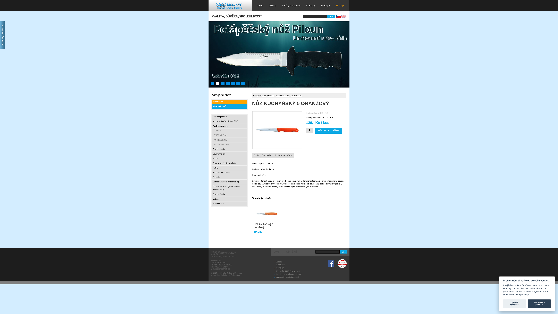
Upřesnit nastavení (514, 303)
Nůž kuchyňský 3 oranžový (263, 226)
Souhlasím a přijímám (539, 303)
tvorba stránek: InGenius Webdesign (225, 275)
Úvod (264, 95)
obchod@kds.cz (223, 269)
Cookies (238, 273)
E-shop (271, 95)
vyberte (538, 291)
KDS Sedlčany (228, 273)
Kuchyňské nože (282, 95)
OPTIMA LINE (296, 95)
